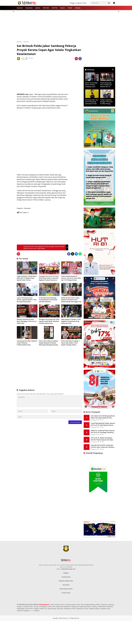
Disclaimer (66, 585)
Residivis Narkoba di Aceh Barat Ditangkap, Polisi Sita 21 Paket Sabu (27, 321)
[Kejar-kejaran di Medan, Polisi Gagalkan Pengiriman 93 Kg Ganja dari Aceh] (71, 311)
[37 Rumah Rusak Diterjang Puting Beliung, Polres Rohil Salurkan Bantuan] (49, 289)
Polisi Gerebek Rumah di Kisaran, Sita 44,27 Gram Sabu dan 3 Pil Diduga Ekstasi (71, 278)
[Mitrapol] (27, 3)
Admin (23, 58)
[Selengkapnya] (113, 69)
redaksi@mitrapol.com (68, 569)
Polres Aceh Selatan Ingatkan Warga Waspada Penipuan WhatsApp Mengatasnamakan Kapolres (49, 343)
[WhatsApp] (80, 254)
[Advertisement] (124, 39)
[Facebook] (68, 254)
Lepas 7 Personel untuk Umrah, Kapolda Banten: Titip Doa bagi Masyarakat (26, 299)
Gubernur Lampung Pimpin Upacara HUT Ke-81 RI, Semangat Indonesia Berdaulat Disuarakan (103, 431)
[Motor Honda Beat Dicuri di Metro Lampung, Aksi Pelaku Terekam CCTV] (92, 76)
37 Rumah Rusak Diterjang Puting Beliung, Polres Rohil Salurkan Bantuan (48, 299)
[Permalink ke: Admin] (19, 58)
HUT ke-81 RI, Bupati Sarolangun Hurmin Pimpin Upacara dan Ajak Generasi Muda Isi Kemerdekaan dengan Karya (102, 439)
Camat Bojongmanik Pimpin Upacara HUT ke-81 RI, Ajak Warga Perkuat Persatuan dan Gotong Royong (103, 424)
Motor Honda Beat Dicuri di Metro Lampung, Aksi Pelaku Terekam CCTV (91, 85)
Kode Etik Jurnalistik (66, 589)
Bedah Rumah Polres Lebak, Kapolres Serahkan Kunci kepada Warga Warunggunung (71, 299)
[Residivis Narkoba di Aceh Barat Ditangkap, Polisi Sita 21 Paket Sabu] (27, 311)
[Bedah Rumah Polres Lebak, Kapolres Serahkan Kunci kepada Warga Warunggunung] (71, 289)
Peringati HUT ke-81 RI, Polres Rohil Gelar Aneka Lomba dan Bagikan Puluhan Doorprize (49, 278)
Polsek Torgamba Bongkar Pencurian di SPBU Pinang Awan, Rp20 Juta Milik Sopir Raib (106, 102)
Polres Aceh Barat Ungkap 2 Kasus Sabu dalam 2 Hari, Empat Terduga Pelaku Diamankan (70, 343)
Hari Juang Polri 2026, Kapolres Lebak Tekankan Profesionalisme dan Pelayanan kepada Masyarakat (27, 343)
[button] (109, 3)
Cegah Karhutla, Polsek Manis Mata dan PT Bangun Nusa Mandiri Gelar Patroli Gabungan (26, 278)
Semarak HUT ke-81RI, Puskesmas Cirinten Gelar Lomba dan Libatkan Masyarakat (102, 446)
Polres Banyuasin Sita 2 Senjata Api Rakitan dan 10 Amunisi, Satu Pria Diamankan (106, 85)
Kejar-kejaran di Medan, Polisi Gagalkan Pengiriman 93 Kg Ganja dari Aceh (71, 321)
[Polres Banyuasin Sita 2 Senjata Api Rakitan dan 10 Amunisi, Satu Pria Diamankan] (107, 76)
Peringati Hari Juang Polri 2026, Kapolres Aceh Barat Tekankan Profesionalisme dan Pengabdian (49, 321)
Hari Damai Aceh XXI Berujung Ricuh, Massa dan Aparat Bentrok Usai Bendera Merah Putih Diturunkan (103, 417)
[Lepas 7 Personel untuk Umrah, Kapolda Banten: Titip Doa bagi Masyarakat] (27, 289)
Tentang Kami (66, 577)
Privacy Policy (66, 593)
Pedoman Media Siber (66, 581)
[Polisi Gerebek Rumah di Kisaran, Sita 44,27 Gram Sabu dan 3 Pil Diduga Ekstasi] (71, 267)
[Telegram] (76, 254)
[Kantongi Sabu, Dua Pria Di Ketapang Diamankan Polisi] (92, 93)
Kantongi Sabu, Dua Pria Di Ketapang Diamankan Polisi (91, 102)
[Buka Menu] (114, 3)
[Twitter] (72, 254)
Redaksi (66, 573)
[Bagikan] (80, 58)
